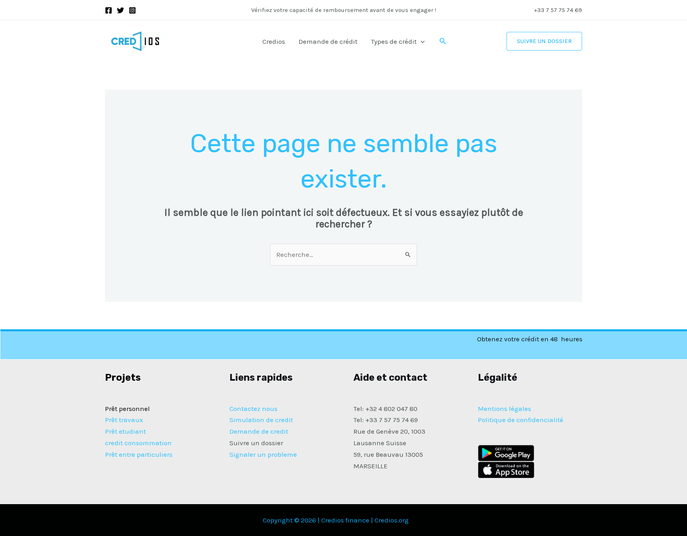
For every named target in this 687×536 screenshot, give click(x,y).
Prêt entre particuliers (139, 454)
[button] (421, 41)
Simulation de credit (261, 420)
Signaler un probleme (263, 454)
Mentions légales (504, 409)
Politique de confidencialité (520, 420)
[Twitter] (120, 10)
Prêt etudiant (125, 431)
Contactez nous (253, 409)
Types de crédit (394, 41)
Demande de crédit (328, 41)
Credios (273, 41)
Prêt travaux (124, 420)
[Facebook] (108, 10)
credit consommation (138, 443)
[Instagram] (132, 10)
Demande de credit (258, 431)
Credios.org (392, 520)
